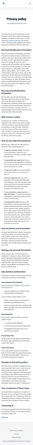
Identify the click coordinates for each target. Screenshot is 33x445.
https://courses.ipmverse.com (14, 40)
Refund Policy (16, 437)
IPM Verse (4, 417)
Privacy (16, 434)
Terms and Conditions (16, 430)
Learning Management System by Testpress (16, 441)
